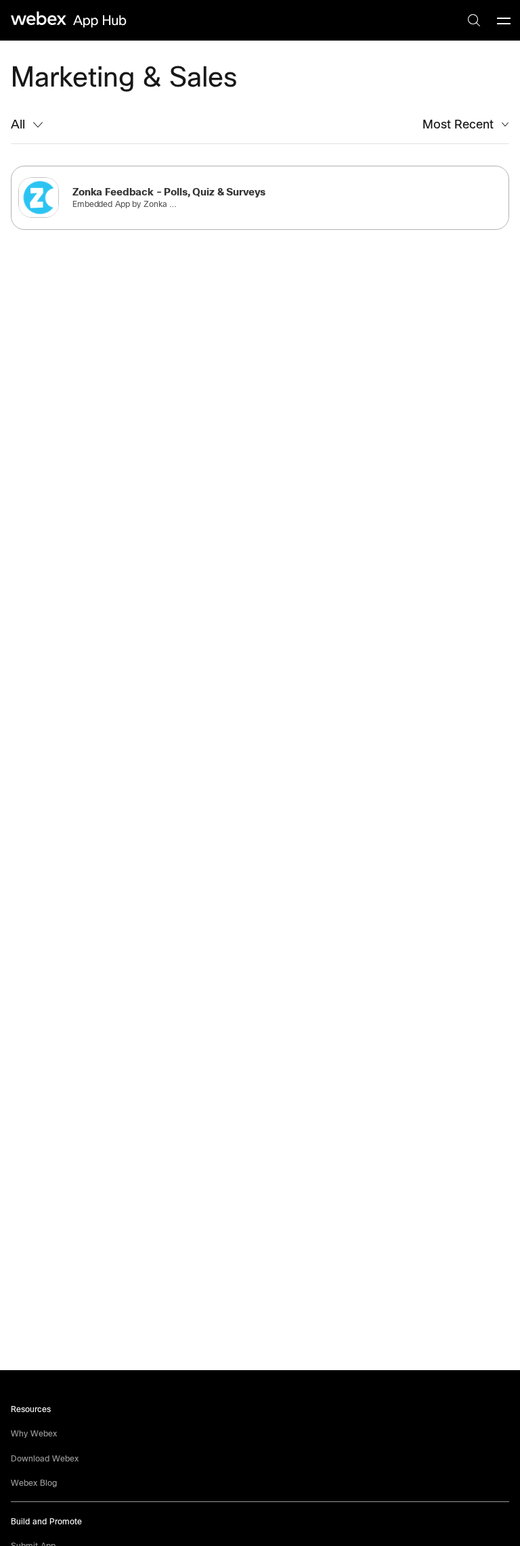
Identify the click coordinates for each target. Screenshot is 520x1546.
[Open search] (474, 20)
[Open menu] (504, 20)
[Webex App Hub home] (69, 19)
